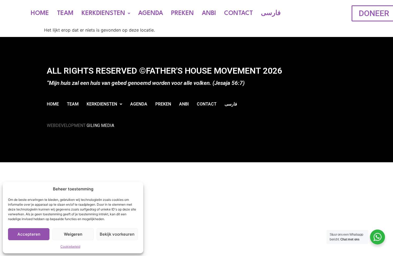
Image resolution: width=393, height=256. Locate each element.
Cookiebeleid (70, 246)
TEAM (65, 13)
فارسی (271, 13)
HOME (40, 13)
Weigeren (73, 234)
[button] (106, 13)
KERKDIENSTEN (103, 13)
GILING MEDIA (100, 125)
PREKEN (182, 13)
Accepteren (28, 234)
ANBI (209, 13)
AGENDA (150, 13)
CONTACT (238, 13)
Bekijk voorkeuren (117, 234)
